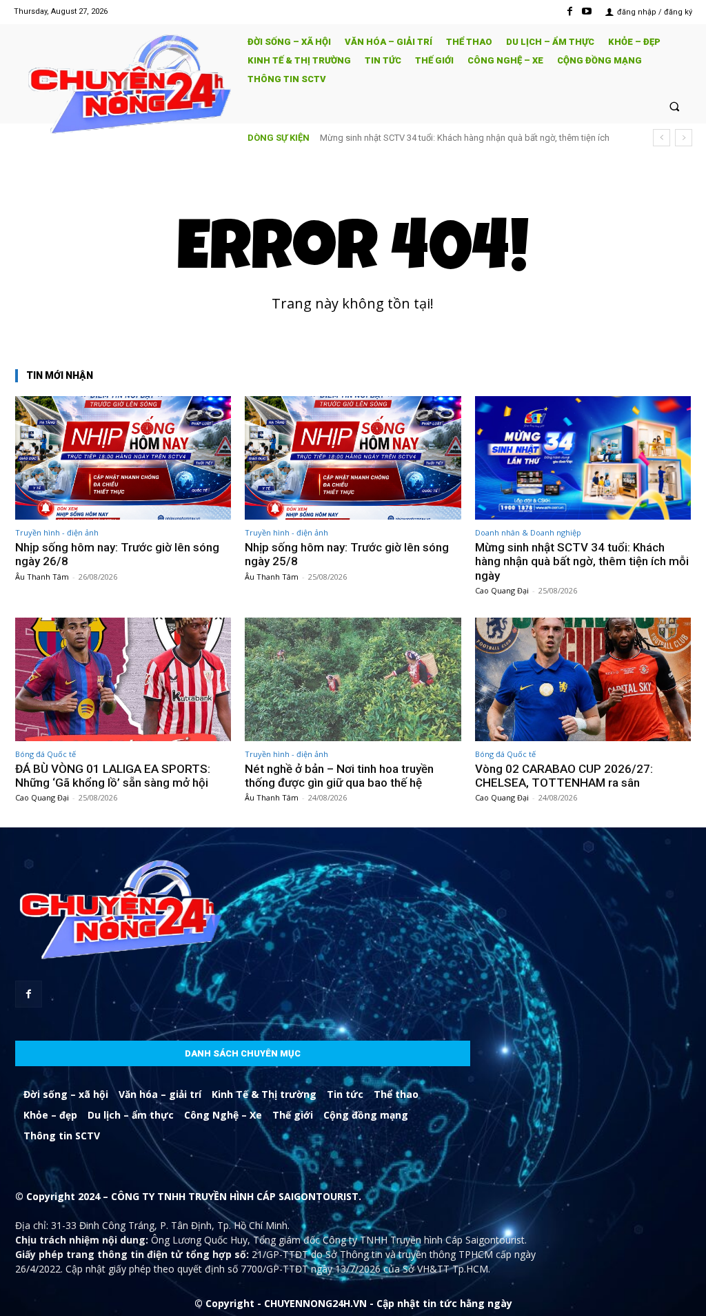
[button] (674, 106)
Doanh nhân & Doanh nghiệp (528, 532)
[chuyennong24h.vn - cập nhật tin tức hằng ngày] (124, 86)
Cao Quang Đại (502, 590)
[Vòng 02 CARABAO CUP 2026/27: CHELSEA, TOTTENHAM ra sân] (583, 679)
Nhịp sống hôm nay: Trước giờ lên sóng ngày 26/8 (117, 554)
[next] (683, 137)
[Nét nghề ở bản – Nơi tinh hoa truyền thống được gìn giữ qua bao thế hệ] (353, 679)
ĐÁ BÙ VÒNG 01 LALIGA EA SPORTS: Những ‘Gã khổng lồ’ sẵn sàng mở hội (112, 775)
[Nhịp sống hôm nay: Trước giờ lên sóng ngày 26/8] (123, 458)
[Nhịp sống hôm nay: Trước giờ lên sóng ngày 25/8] (353, 458)
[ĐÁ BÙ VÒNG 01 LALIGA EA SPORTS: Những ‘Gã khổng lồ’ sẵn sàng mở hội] (123, 679)
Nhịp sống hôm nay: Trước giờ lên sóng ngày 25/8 (347, 554)
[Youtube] (587, 11)
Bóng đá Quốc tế (45, 754)
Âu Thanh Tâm (42, 576)
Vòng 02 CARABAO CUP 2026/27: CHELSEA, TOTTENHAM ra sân (564, 775)
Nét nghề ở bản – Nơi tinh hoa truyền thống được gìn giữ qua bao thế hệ (339, 775)
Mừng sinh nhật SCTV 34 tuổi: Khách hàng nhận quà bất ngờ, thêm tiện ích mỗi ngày (582, 561)
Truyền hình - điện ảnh (57, 532)
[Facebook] (569, 11)
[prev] (661, 137)
